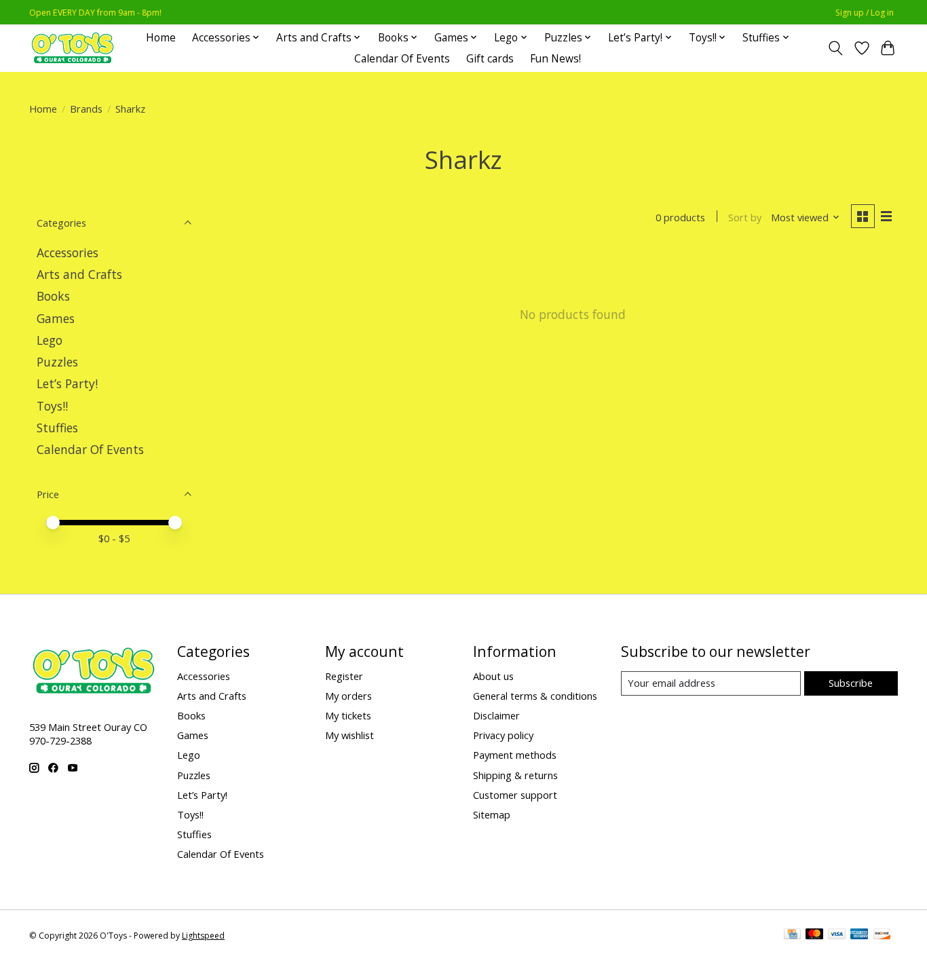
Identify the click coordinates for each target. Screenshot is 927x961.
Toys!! (52, 406)
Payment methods (514, 754)
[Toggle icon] (836, 48)
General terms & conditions (535, 695)
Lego (49, 340)
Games (56, 318)
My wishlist (349, 735)
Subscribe (851, 683)
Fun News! (555, 59)
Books (53, 296)
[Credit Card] (792, 935)
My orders (348, 695)
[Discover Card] (882, 935)
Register (344, 676)
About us (493, 676)
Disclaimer (496, 715)
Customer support (515, 795)
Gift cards (490, 59)
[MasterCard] (814, 935)
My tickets (348, 715)
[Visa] (837, 935)
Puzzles (57, 362)
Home (161, 38)
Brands (86, 108)
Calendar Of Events (402, 59)
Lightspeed (203, 935)
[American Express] (859, 935)
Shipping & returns (515, 775)
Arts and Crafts (79, 274)
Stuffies (57, 427)
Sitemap (491, 814)
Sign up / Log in (864, 12)
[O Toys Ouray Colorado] (72, 48)
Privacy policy (503, 735)
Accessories (67, 252)
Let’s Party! (67, 383)
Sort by (744, 217)
